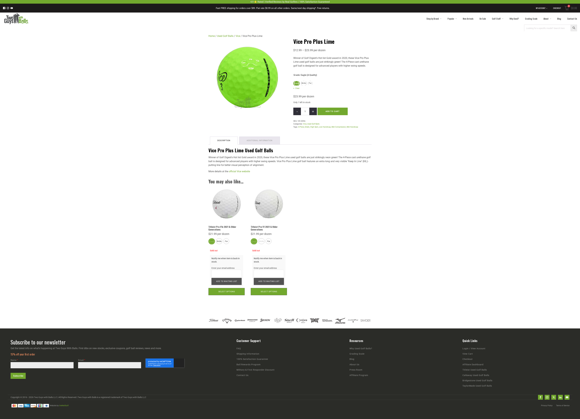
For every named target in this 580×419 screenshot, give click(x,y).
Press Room (356, 370)
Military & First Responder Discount (256, 370)
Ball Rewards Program (249, 364)
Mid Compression (339, 127)
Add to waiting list (226, 281)
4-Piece (301, 127)
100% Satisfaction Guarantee (252, 359)
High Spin (314, 127)
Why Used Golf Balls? (361, 348)
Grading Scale (531, 18)
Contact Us (572, 18)
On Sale (482, 18)
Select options (226, 292)
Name (14, 360)
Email (81, 360)
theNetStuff (64, 406)
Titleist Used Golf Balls (474, 370)
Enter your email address (223, 268)
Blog (559, 18)
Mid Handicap (352, 127)
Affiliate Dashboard (472, 364)
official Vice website (239, 171)
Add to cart (332, 111)
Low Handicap (325, 127)
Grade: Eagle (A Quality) (305, 75)
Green (307, 127)
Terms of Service (562, 406)
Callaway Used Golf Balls (475, 375)
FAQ (239, 348)
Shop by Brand (432, 18)
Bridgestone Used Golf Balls (477, 380)
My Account (541, 8)
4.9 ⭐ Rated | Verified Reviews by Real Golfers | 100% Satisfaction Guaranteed (290, 1)
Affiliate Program (359, 375)
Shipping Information (248, 354)
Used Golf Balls (225, 36)
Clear (297, 88)
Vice (238, 36)
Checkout (557, 8)
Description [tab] (223, 140)
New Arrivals (468, 18)
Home (211, 36)
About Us (354, 364)
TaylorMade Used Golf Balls (477, 386)
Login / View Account (473, 348)
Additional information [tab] (259, 140)
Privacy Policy (547, 406)
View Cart (467, 354)
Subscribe (18, 376)
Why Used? (514, 18)
